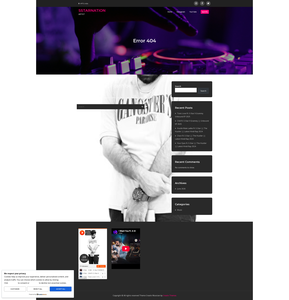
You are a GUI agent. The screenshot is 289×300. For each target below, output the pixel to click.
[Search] (141, 106)
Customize (14, 289)
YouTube (193, 12)
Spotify (205, 12)
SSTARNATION (92, 10)
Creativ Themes (169, 295)
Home (170, 12)
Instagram (181, 12)
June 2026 (181, 188)
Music (179, 210)
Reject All (38, 289)
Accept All (60, 289)
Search (178, 86)
